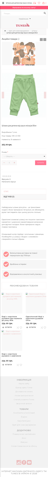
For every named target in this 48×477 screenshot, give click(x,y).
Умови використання (24, 396)
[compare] (5, 168)
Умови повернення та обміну (24, 446)
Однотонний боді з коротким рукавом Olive (35, 318)
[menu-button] (3, 3)
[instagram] (19, 462)
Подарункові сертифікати (24, 434)
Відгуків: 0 (6, 179)
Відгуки (24, 442)
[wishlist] (39, 3)
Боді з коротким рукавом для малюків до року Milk (12, 318)
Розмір (4, 152)
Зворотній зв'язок (24, 403)
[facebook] (24, 462)
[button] (41, 39)
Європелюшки (24, 421)
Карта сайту (24, 384)
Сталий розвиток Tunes (24, 399)
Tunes (14, 132)
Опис (6, 191)
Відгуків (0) (9, 197)
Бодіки (24, 417)
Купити (40, 163)
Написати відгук (9, 182)
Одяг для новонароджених (24, 425)
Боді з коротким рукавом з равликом (11, 355)
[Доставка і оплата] (34, 3)
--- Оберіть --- (9, 156)
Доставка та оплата (24, 392)
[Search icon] (44, 14)
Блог (24, 438)
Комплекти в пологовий (24, 413)
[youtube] (29, 462)
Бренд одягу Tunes (24, 388)
